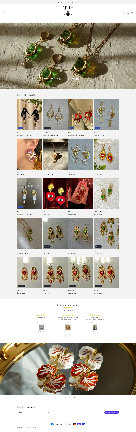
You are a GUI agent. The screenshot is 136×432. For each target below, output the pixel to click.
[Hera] (41, 327)
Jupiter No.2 (71, 251)
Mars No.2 (45, 290)
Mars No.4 (96, 290)
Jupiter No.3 (97, 251)
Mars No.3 (71, 290)
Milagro (96, 172)
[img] (68, 307)
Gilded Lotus (20, 172)
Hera (69, 132)
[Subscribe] (48, 412)
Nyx (18, 132)
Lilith (44, 172)
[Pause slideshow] (74, 397)
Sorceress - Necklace (22, 251)
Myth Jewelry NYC (25, 427)
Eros (18, 211)
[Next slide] (70, 397)
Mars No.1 (19, 290)
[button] (4, 13)
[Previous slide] (62, 397)
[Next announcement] (107, 2)
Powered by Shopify (34, 427)
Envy (44, 211)
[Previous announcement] (29, 2)
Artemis (96, 132)
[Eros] (68, 327)
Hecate (70, 172)
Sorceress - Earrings (99, 211)
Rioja (69, 211)
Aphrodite (45, 132)
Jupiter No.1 (46, 251)
